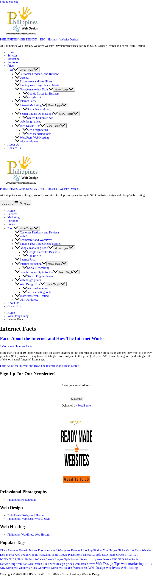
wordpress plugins (61, 567)
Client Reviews (9, 550)
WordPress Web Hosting (34, 137)
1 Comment (7, 346)
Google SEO (35, 97)
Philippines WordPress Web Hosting (28, 534)
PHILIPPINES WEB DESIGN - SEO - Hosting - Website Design (39, 39)
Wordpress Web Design (89, 567)
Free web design (19, 554)
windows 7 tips (28, 567)
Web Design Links (38, 563)
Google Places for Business (43, 93)
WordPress (44, 567)
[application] (15, 69)
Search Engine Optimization (36, 113)
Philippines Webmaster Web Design (28, 518)
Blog (10, 69)
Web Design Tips (30, 125)
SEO (114, 559)
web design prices (30, 121)
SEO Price (124, 559)
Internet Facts (28, 101)
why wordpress (29, 141)
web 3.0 (24, 77)
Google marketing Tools (34, 89)
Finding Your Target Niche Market (40, 85)
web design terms (37, 130)
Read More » (40, 365)
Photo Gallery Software (31, 559)
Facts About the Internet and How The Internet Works (52, 338)
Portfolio (12, 62)
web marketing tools (39, 133)
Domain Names (28, 550)
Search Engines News (40, 117)
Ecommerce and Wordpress (54, 550)
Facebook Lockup (82, 550)
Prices (11, 65)
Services (12, 55)
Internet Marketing (31, 105)
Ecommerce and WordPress (36, 81)
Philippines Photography (21, 499)
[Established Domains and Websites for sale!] (76, 483)
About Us (13, 144)
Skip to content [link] (9, 1)
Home (11, 52)
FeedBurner (85, 405)
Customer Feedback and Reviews (39, 74)
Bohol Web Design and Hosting (26, 515)
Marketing (13, 58)
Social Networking (38, 109)
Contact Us (14, 148)
